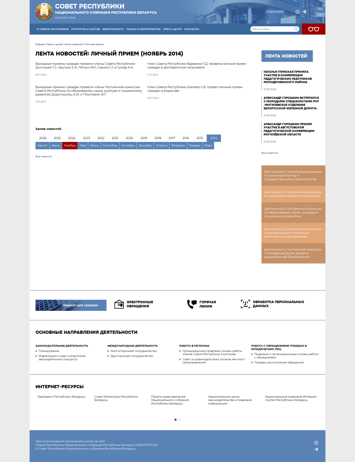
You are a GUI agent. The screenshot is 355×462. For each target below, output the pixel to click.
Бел (321, 14)
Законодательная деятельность (62, 345)
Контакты (191, 29)
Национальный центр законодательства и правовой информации (230, 400)
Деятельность (113, 29)
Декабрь (145, 145)
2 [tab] (180, 420)
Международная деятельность (132, 345)
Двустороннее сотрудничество (132, 356)
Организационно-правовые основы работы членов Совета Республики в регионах (212, 352)
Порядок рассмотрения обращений (279, 362)
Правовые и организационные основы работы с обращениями (286, 355)
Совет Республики (106, 8)
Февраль (178, 145)
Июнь (94, 145)
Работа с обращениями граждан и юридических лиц (279, 347)
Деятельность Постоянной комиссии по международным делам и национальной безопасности (293, 253)
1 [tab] (176, 420)
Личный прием (94, 44)
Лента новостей (73, 44)
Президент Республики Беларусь (61, 396)
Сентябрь (110, 145)
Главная (40, 44)
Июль (56, 145)
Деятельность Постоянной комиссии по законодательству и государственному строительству (293, 175)
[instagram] (297, 12)
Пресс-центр (172, 29)
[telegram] (304, 12)
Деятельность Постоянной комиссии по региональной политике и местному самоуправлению (293, 232)
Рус (320, 9)
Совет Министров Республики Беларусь (116, 398)
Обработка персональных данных (278, 304)
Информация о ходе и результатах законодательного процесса (62, 357)
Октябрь (128, 145)
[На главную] (44, 12)
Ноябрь (70, 145)
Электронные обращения (140, 304)
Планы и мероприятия (143, 29)
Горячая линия (208, 304)
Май (83, 145)
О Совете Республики (53, 29)
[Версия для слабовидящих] (313, 29)
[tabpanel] (64, 396)
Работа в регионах (194, 345)
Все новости (44, 156)
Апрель (162, 145)
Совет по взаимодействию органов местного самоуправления (213, 361)
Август (42, 145)
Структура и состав (85, 29)
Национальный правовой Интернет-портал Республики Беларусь (291, 398)
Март (208, 145)
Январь (194, 145)
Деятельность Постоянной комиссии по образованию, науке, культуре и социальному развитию (293, 212)
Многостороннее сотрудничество (134, 351)
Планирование (49, 351)
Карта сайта (275, 11)
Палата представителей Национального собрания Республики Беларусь (170, 400)
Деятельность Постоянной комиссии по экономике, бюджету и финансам (293, 194)
